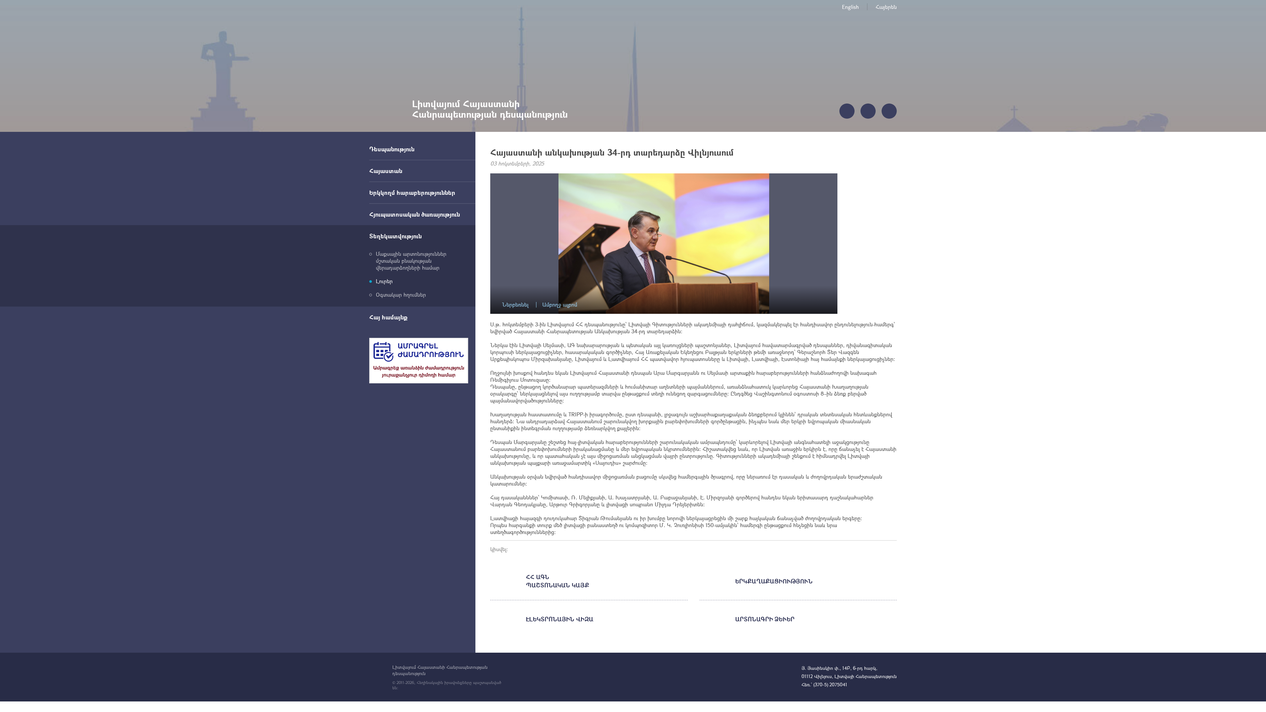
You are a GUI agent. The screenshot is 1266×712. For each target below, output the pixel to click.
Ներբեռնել (515, 305)
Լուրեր (384, 281)
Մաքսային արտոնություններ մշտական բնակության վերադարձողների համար (411, 260)
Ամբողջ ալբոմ (559, 305)
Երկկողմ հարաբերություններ (412, 192)
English (850, 6)
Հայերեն (886, 6)
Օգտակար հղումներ (401, 294)
